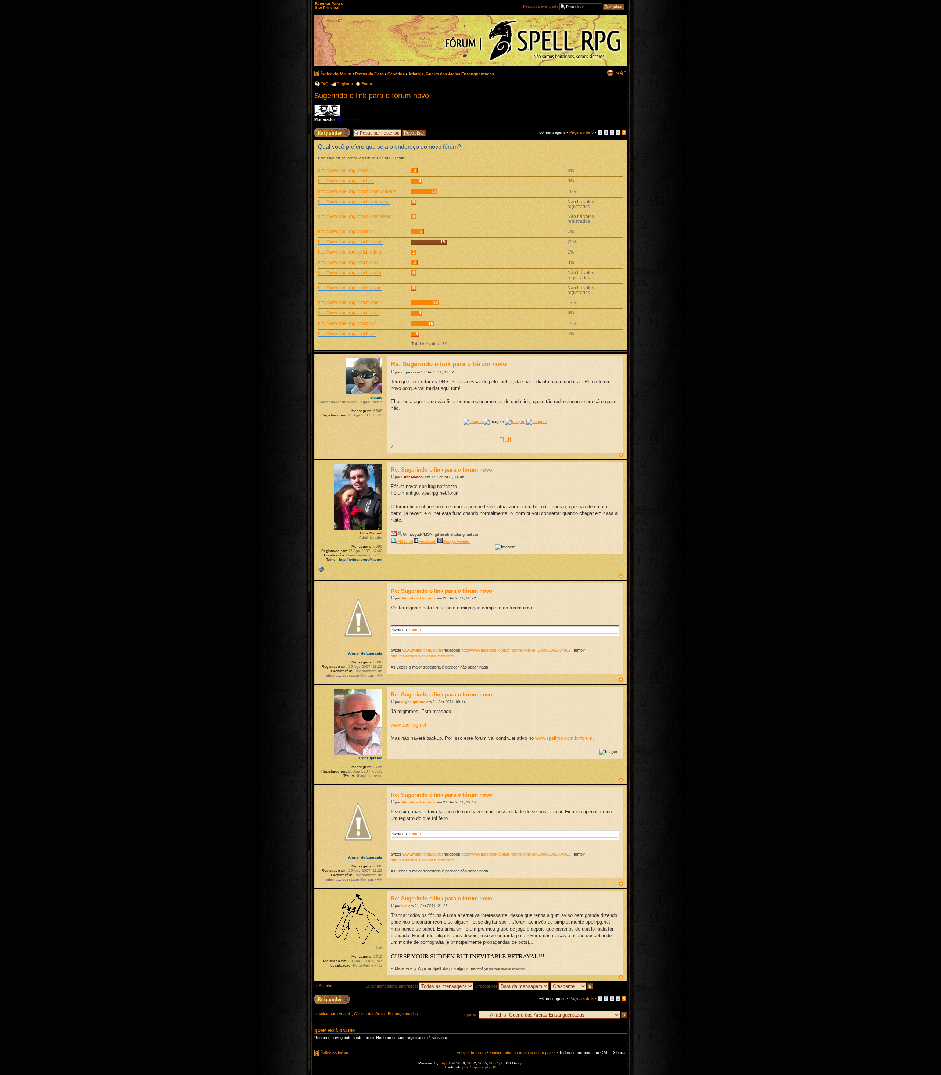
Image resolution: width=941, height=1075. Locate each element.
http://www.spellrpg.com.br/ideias (350, 252)
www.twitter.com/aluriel (422, 650)
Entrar (366, 84)
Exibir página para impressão (610, 72)
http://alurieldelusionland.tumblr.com (422, 656)
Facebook (427, 541)
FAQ (325, 84)
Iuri (404, 906)
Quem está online (334, 1030)
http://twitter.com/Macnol (360, 560)
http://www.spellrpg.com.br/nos (348, 262)
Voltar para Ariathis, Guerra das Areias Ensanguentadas (368, 1013)
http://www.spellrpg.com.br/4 (346, 170)
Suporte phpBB (483, 1067)
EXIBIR (415, 630)
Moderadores (350, 119)
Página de (581, 132)
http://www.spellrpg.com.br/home (350, 241)
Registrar (345, 84)
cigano (407, 372)
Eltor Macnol (412, 477)
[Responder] (332, 999)
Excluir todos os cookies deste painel (522, 1052)
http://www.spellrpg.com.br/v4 (347, 333)
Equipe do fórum (471, 1052)
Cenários (396, 74)
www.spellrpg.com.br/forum (564, 738)
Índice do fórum (336, 74)
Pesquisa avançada (540, 6)
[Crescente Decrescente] (572, 986)
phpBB (445, 1063)
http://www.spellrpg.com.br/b (346, 180)
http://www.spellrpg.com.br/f (345, 231)
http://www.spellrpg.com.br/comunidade (357, 191)
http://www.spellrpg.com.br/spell (349, 302)
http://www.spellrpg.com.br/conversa (354, 201)
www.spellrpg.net (408, 725)
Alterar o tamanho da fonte (621, 72)
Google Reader (456, 541)
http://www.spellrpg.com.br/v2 (347, 323)
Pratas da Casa (369, 74)
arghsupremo (413, 702)
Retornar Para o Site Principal (329, 5)
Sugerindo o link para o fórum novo (371, 96)
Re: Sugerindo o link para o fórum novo (449, 364)
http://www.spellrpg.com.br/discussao (354, 216)
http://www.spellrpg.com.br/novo (349, 272)
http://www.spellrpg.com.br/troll (348, 312)
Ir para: (469, 1014)
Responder (324, 130)
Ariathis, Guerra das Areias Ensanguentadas (451, 74)
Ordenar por (486, 986)
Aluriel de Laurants (418, 598)
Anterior (326, 985)
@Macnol (404, 541)
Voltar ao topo (621, 455)
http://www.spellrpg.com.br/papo (350, 287)
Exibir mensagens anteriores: (392, 986)
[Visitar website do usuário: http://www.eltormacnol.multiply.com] (321, 569)
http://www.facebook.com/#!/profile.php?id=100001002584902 (515, 650)
